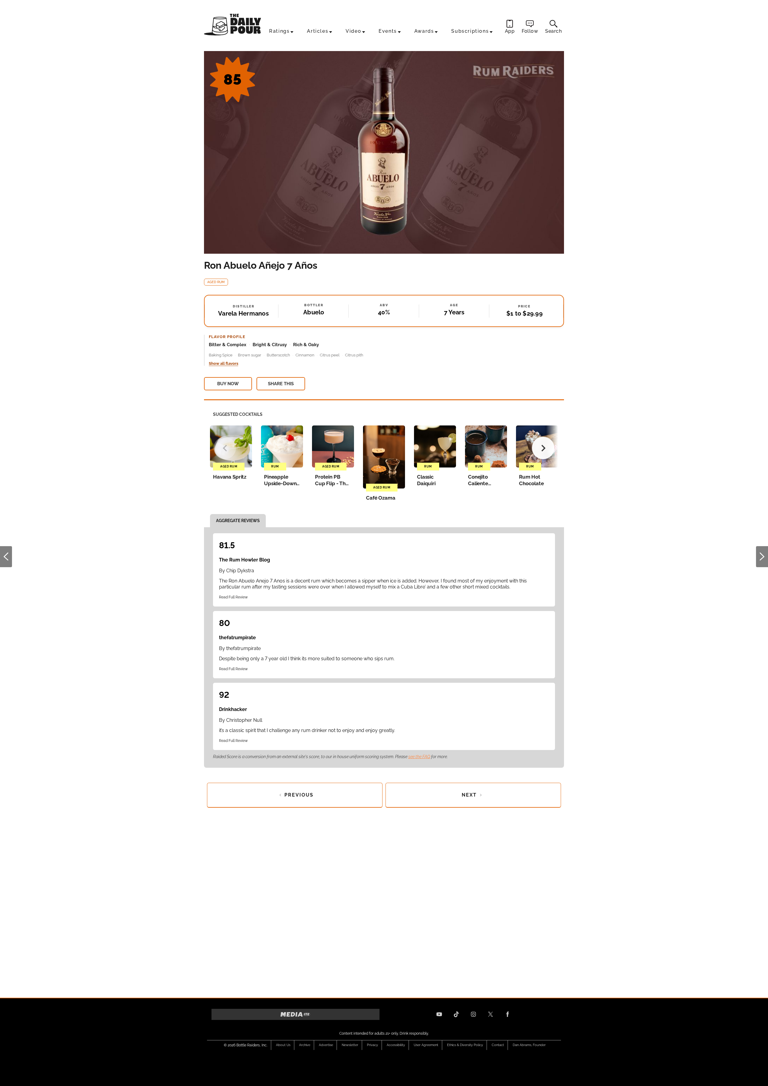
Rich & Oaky (306, 344)
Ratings (279, 31)
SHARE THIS (281, 383)
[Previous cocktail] (225, 448)
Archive (304, 1045)
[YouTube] (439, 1014)
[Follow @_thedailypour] (490, 1014)
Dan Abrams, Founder (529, 1045)
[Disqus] (384, 901)
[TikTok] (456, 1014)
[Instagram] (473, 1014)
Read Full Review (233, 597)
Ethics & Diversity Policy (465, 1045)
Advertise (326, 1045)
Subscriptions (470, 31)
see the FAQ (419, 756)
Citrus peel (330, 355)
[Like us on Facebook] (507, 1014)
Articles (317, 31)
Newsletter (350, 1045)
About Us (283, 1045)
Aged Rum (216, 282)
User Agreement (426, 1045)
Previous (6, 556)
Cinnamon (305, 355)
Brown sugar (249, 355)
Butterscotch (278, 355)
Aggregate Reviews (238, 520)
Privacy (372, 1045)
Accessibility (396, 1045)
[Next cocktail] (543, 448)
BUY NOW (228, 383)
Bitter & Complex (227, 344)
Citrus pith (354, 355)
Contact (498, 1045)
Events (388, 31)
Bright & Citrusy (270, 344)
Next (762, 556)
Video (353, 31)
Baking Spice (220, 355)
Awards (424, 31)
